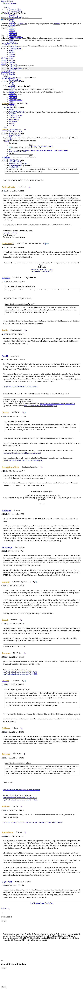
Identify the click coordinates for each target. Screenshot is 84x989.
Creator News (13, 160)
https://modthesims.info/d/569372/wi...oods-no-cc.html (21, 790)
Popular (11, 21)
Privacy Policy (22, 944)
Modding (12, 29)
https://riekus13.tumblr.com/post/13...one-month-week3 (22, 453)
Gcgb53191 (7, 882)
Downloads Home (15, 17)
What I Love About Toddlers (42, 271)
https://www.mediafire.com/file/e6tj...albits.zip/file (57, 404)
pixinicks (6, 278)
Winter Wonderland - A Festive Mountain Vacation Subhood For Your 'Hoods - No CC (33, 822)
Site (5, 127)
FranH (5, 356)
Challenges (12, 43)
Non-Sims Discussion (16, 111)
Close (3, 921)
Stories (11, 39)
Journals (11, 123)
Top (4, 944)
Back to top (5, 908)
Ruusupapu (7, 547)
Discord (11, 125)
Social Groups (14, 119)
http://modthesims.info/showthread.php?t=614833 (20, 674)
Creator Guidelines (15, 162)
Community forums (15, 37)
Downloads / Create (16, 11)
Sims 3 (6, 44)
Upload (7, 158)
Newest (11, 19)
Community (8, 107)
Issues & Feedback (15, 131)
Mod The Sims (11, 3)
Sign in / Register (7, 1)
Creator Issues (13, 167)
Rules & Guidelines (15, 135)
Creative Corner (14, 117)
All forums (12, 113)
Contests (12, 41)
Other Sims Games (15, 115)
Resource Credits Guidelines (18, 163)
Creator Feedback (15, 165)
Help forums (13, 35)
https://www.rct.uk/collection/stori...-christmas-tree (20, 386)
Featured (12, 25)
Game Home (13, 15)
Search (6, 141)
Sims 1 (6, 7)
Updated (12, 23)
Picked (11, 27)
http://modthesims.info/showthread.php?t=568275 (20, 672)
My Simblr (6, 233)
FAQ (10, 137)
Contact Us (11, 944)
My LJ (15, 233)
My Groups (13, 121)
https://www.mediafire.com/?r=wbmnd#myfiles (40, 406)
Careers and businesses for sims (42, 269)
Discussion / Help (15, 9)
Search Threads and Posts (17, 151)
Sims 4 (6, 76)
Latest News (13, 129)
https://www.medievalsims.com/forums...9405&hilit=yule (22, 460)
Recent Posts (13, 109)
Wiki (10, 139)
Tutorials (12, 31)
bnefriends (6, 510)
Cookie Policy (34, 944)
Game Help (13, 33)
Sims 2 (6, 13)
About (11, 133)
